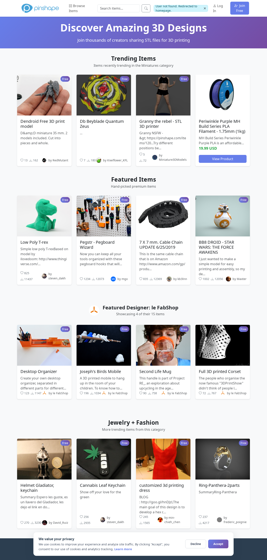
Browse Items (77, 8)
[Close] (204, 8)
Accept (218, 544)
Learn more (123, 549)
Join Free (240, 8)
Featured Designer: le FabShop (140, 307)
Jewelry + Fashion (133, 422)
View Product (222, 158)
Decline (195, 544)
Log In (218, 8)
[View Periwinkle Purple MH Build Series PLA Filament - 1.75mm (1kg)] (222, 94)
